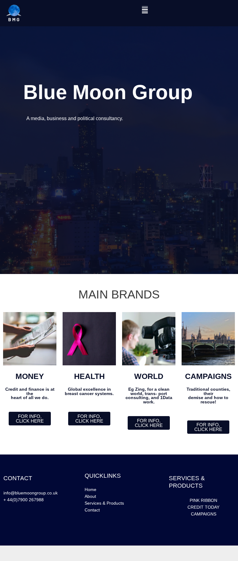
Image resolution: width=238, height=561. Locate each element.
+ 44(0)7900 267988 (23, 500)
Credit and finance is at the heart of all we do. (30, 393)
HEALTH (89, 376)
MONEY (29, 376)
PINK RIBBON (203, 500)
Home (90, 489)
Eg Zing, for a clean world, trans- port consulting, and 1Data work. (149, 395)
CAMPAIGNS (208, 376)
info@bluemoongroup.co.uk (30, 493)
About (90, 496)
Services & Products (104, 503)
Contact (92, 510)
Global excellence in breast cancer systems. (89, 391)
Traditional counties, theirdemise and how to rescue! (208, 395)
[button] (145, 9)
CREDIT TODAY (203, 507)
